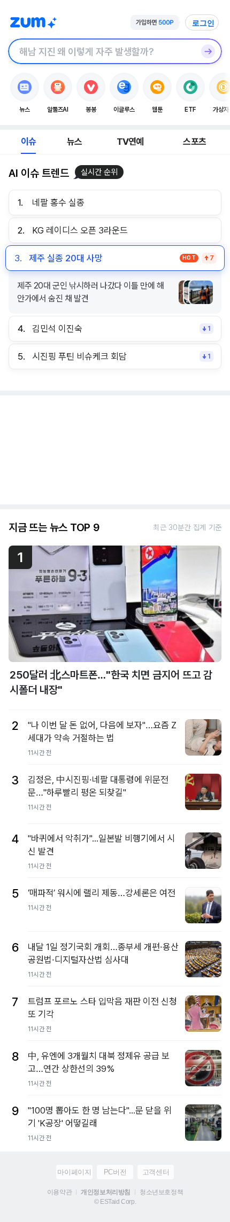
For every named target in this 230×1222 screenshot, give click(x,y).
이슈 (28, 141)
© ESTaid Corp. (115, 1201)
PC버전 (115, 1172)
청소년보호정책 (161, 1192)
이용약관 (59, 1192)
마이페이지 (74, 1172)
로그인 (203, 23)
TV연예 (130, 141)
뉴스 (74, 141)
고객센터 (155, 1172)
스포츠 (194, 141)
